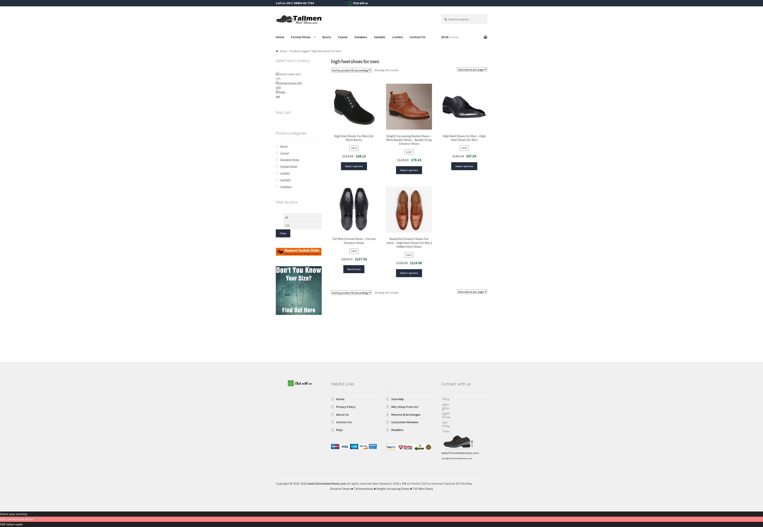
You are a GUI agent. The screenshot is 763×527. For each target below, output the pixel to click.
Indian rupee (14, 524)
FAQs (339, 430)
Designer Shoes (289, 159)
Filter (283, 233)
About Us (342, 414)
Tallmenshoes (284, 332)
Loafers (397, 37)
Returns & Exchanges (405, 414)
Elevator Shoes (285, 327)
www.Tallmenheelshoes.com (327, 483)
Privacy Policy (345, 407)
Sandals (379, 37)
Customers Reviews (404, 422)
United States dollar (20, 519)
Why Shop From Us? (405, 407)
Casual (342, 37)
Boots (326, 37)
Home (280, 37)
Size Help (397, 399)
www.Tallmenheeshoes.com (460, 453)
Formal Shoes (300, 37)
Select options (354, 166)
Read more (353, 269)
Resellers (397, 430)
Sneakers (360, 37)
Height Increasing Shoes (291, 336)
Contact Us (417, 37)
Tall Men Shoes (285, 341)
